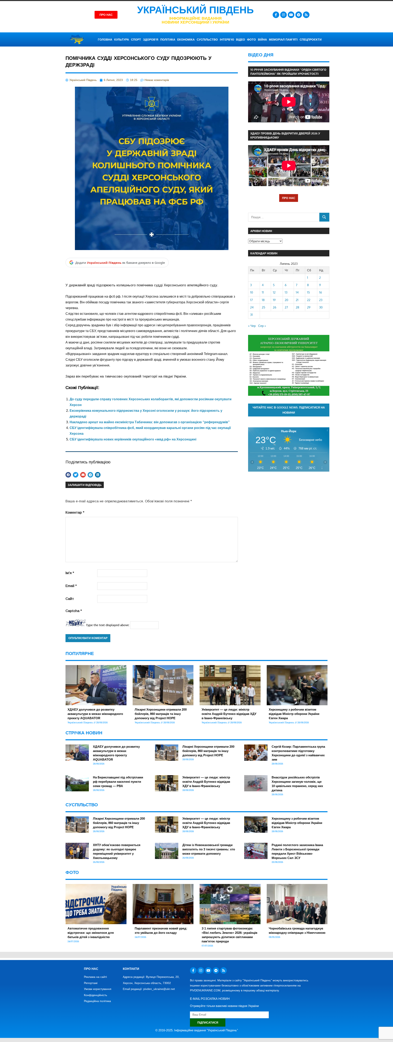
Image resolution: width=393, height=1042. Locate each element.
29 (309, 307)
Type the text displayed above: (107, 625)
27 (286, 307)
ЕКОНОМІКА (186, 39)
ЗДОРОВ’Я (150, 39)
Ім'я (70, 573)
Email (71, 586)
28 (297, 307)
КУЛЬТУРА (121, 39)
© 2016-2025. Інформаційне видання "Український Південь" (196, 1030)
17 (251, 300)
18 (263, 300)
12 (274, 292)
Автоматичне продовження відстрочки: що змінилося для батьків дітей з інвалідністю (91, 933)
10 (251, 292)
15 (308, 292)
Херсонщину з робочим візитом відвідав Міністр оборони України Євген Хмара (294, 714)
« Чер (252, 326)
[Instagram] (283, 14)
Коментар (75, 512)
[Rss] (306, 14)
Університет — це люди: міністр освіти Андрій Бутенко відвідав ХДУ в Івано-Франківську (229, 714)
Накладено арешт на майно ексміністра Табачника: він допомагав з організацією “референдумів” (150, 422)
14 (297, 292)
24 (252, 307)
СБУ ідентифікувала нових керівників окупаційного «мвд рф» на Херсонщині (133, 439)
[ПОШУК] (324, 217)
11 (263, 292)
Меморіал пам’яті (283, 39)
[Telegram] (298, 14)
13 (286, 292)
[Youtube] (291, 14)
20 (286, 300)
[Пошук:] (284, 217)
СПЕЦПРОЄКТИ (311, 39)
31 (251, 315)
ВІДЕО (240, 39)
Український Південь (195, 10)
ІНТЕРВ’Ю (227, 39)
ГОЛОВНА (105, 39)
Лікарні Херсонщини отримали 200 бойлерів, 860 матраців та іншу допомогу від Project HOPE (161, 714)
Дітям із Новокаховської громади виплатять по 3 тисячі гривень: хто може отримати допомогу (208, 849)
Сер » (262, 326)
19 (274, 300)
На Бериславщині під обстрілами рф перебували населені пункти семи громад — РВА (118, 782)
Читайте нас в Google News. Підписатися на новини (289, 410)
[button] (68, 475)
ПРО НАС (288, 198)
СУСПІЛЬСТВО (207, 39)
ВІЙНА (262, 39)
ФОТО (251, 39)
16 (320, 292)
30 (321, 307)
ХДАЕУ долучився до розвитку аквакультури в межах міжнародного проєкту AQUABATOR (95, 714)
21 (297, 300)
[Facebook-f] (276, 14)
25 (263, 307)
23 (320, 300)
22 (308, 300)
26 (274, 307)
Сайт (70, 599)
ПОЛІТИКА (167, 39)
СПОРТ (136, 39)
